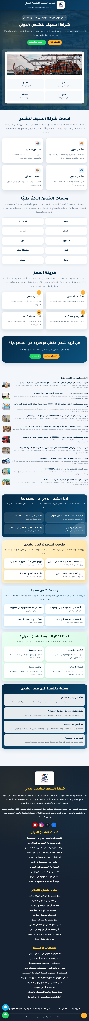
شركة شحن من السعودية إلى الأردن (44, 843)
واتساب (35, 356)
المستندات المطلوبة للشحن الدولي (65, 563)
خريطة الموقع (15, 1009)
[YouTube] (35, 825)
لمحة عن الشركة (61, 1009)
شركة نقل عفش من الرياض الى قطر (44, 935)
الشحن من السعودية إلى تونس (44, 872)
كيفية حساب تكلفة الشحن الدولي (67, 517)
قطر (66, 250)
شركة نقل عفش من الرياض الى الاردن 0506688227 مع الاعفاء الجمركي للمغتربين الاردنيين (54, 383)
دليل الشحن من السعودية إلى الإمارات (44, 983)
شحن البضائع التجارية (31, 575)
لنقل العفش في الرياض (44, 988)
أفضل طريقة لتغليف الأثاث (28, 517)
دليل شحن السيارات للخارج (69, 575)
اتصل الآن (55, 42)
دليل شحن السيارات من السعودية (44, 964)
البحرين (66, 241)
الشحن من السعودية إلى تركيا (44, 862)
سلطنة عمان (22, 250)
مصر (66, 221)
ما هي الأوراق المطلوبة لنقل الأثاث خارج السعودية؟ (44, 978)
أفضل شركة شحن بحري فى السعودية (44, 838)
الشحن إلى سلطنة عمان (30, 621)
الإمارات (23, 221)
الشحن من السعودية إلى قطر (68, 621)
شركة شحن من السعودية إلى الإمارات (44, 853)
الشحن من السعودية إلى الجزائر (44, 877)
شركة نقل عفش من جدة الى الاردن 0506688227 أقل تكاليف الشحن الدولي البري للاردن (55, 437)
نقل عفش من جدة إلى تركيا (44, 915)
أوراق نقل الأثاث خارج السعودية (26, 563)
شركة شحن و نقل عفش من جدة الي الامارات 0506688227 (66, 469)
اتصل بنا (48, 1009)
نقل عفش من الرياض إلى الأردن (44, 906)
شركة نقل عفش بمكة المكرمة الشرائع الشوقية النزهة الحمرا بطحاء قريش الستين (56, 427)
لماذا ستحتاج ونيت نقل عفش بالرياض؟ (44, 992)
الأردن (66, 231)
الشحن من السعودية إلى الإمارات (66, 609)
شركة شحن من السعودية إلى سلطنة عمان (44, 848)
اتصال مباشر (51, 356)
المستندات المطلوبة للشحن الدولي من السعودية (44, 973)
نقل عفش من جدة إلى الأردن (44, 920)
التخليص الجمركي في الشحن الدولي (45, 954)
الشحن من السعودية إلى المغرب (44, 867)
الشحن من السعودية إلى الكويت (26, 609)
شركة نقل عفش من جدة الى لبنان (44, 930)
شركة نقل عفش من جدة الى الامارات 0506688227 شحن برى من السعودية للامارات (56, 416)
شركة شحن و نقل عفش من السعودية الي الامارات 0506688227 (64, 459)
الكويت (22, 241)
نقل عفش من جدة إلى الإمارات (44, 901)
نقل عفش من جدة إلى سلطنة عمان (44, 911)
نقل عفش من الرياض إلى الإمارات (44, 896)
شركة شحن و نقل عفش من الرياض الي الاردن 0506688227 (66, 480)
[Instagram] (41, 825)
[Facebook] (53, 825)
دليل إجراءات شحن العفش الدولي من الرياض (44, 968)
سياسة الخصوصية (33, 1009)
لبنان (22, 260)
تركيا (66, 260)
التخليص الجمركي (74, 529)
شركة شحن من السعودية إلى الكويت (44, 858)
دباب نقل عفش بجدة (44, 940)
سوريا (23, 231)
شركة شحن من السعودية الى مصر (44, 882)
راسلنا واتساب (36, 42)
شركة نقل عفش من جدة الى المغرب (44, 925)
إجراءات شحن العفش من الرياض (25, 529)
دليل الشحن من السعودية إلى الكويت (45, 997)
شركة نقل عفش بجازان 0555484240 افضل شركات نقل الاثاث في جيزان (60, 393)
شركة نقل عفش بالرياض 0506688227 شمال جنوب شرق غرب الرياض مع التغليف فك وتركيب (53, 448)
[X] (47, 825)
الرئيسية (76, 1009)
